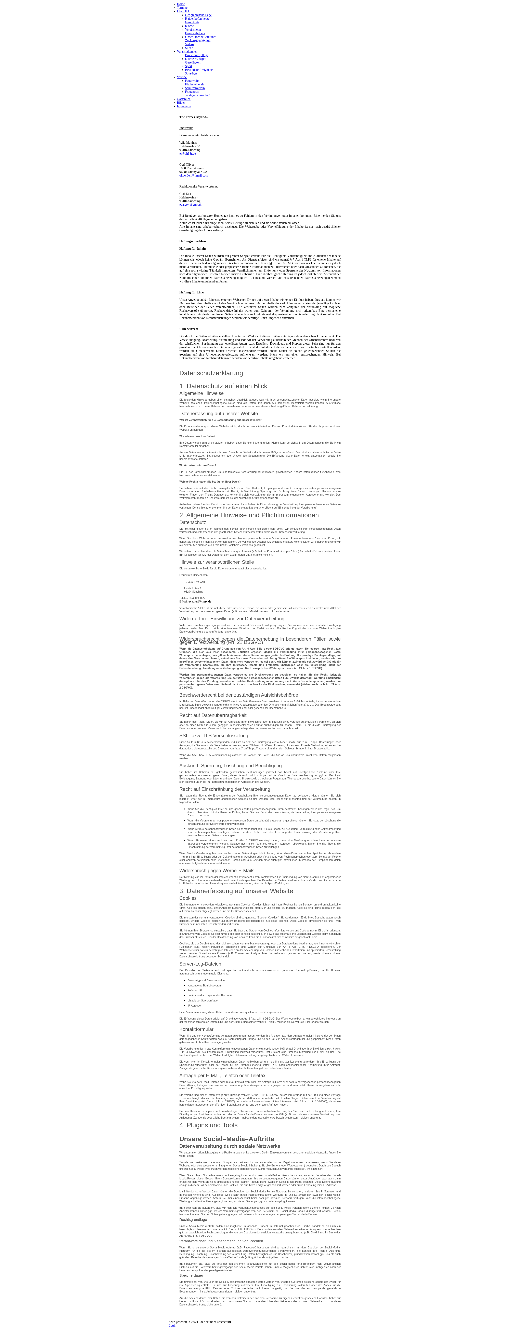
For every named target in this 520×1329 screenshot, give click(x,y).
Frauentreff (192, 91)
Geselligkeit (192, 62)
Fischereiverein (195, 84)
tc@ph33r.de (187, 153)
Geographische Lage (198, 15)
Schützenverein (195, 88)
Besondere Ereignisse (199, 69)
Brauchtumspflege (196, 55)
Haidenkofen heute (197, 18)
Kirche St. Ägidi (195, 58)
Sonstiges (191, 73)
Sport (188, 66)
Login (172, 1325)
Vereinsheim (193, 29)
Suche (189, 48)
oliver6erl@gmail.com (193, 175)
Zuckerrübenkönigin (198, 40)
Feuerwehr (192, 80)
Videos (189, 44)
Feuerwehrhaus (195, 33)
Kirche (189, 26)
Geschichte (192, 22)
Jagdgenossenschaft (197, 95)
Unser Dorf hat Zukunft (200, 37)
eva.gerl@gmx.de (190, 204)
